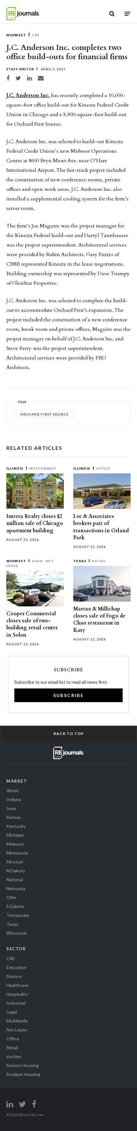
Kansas (13, 817)
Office (103, 468)
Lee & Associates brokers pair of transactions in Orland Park (101, 527)
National (14, 879)
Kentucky (16, 826)
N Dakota (15, 870)
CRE (36, 35)
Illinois (15, 468)
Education (16, 967)
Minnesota (17, 852)
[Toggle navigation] (127, 13)
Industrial (15, 1003)
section (13, 1056)
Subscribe (68, 695)
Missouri (14, 861)
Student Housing (23, 1074)
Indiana (13, 799)
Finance (14, 976)
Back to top (69, 733)
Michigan (15, 835)
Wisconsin (16, 933)
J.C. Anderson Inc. (28, 95)
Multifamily (42, 468)
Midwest (16, 35)
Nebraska (15, 888)
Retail (99, 561)
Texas (79, 561)
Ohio (37, 561)
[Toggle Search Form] (112, 13)
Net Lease (16, 1029)
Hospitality (17, 994)
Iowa (11, 808)
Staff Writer (20, 69)
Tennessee (17, 915)
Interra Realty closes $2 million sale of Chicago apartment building (34, 523)
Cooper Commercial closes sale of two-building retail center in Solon (32, 624)
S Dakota (15, 906)
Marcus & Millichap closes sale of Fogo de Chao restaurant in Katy (99, 619)
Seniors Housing (22, 1065)
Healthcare (17, 985)
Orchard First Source (44, 414)
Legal (11, 1012)
